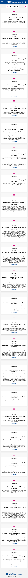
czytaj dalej (14, 25)
